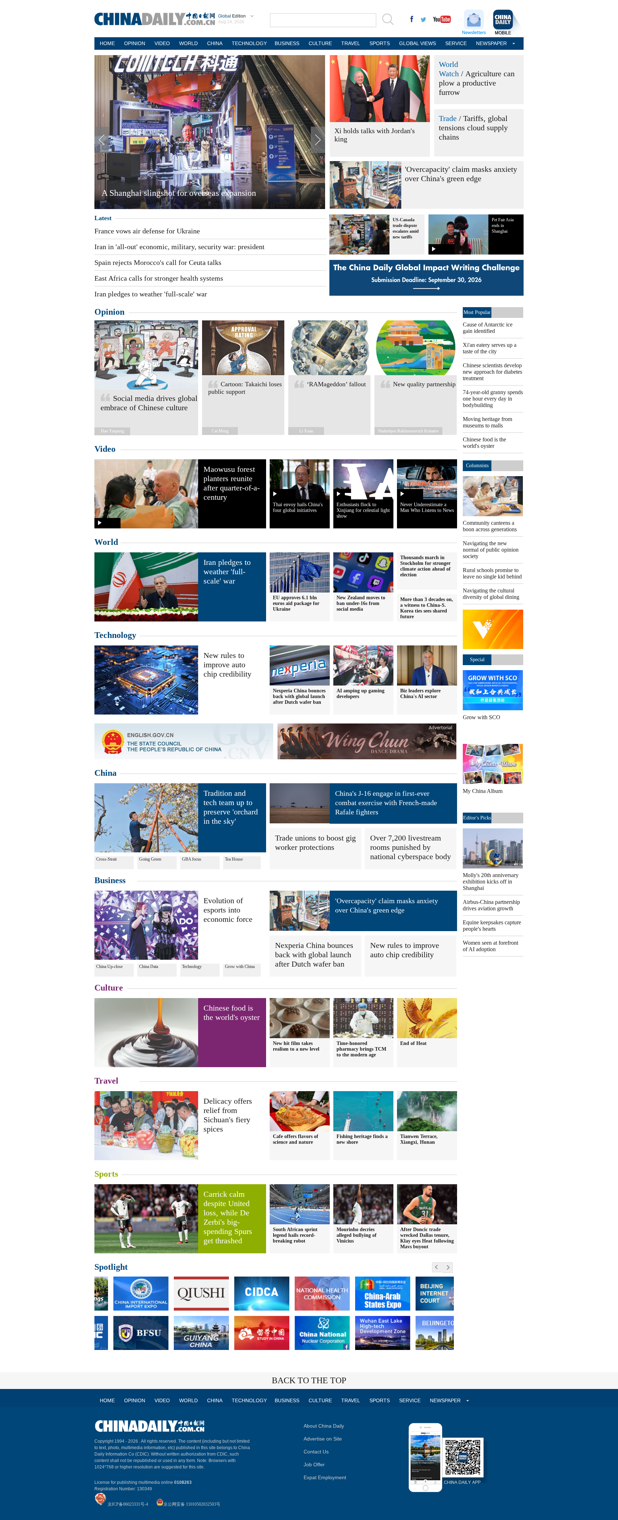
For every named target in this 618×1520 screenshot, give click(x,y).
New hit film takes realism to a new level (296, 1046)
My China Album (482, 791)
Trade (448, 118)
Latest (103, 218)
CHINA (214, 43)
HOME (107, 43)
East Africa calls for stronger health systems (158, 278)
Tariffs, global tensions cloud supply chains (473, 127)
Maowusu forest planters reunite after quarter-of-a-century (231, 483)
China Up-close (109, 966)
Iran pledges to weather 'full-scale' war (150, 294)
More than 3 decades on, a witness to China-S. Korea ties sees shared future (426, 608)
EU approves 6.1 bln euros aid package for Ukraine (296, 603)
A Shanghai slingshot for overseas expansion (179, 193)
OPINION (134, 43)
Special (477, 659)
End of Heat (413, 1043)
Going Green (150, 859)
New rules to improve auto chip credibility (227, 664)
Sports (106, 1173)
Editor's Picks (477, 817)
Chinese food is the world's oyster (231, 1012)
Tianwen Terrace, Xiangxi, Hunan (419, 1139)
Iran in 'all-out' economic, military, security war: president (179, 247)
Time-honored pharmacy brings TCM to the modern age (361, 1049)
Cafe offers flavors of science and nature (295, 1139)
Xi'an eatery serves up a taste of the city (489, 348)
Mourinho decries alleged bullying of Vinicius (357, 1235)
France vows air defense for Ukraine (147, 231)
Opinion (109, 311)
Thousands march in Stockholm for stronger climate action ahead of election (425, 566)
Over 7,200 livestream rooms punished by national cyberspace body (410, 847)
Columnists (477, 465)
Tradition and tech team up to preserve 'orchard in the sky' (230, 807)
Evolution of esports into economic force (227, 910)
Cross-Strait (106, 859)
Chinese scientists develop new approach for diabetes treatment (492, 371)
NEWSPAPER (491, 43)
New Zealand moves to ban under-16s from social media (361, 603)
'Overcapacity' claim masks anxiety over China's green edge (461, 174)
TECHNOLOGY (248, 43)
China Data (148, 966)
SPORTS (379, 43)
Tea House (234, 859)
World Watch (449, 69)
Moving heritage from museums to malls (487, 422)
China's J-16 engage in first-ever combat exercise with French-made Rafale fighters (386, 802)
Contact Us (316, 1451)
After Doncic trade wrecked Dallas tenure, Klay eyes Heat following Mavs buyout (427, 1238)
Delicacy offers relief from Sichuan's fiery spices (227, 1115)
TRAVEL (350, 43)
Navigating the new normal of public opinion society (491, 549)
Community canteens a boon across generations (490, 526)
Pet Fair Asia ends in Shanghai (503, 225)
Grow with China (240, 966)
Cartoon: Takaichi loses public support (245, 388)
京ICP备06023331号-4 (128, 1504)
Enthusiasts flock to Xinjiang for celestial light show (363, 510)
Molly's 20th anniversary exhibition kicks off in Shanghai (491, 881)
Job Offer (314, 1464)
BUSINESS (287, 43)
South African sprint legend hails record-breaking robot (295, 1235)
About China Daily (324, 1426)
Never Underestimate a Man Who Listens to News (427, 507)
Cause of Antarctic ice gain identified (487, 327)
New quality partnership (424, 384)
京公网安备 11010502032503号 (191, 1504)
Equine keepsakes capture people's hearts (492, 925)
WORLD (188, 43)
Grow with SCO (481, 717)
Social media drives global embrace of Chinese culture (148, 403)
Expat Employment (325, 1477)
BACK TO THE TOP (309, 1380)
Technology (115, 635)
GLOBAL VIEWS (417, 43)
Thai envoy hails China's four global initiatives (298, 507)
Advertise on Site (323, 1439)
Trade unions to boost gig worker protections (315, 842)
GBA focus (191, 859)
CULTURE (320, 43)
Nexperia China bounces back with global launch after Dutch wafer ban (314, 954)
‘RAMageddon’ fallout (336, 384)
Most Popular (477, 312)
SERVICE (456, 43)
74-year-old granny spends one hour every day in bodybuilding (493, 398)
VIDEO (162, 43)
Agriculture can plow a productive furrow (477, 83)
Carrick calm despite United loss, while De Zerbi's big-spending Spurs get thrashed (227, 1217)
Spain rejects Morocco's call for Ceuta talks (157, 262)
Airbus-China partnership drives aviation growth (491, 905)
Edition (232, 16)
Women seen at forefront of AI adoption (490, 946)
